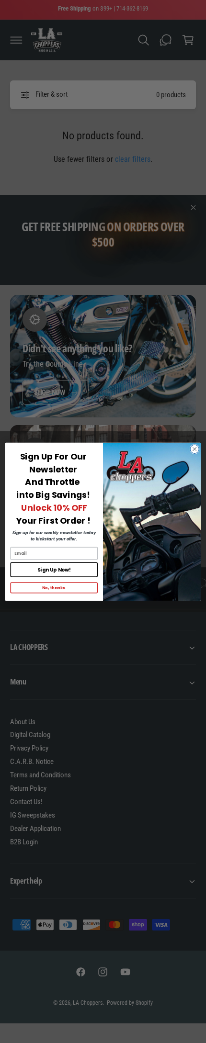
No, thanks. (54, 587)
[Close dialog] (194, 449)
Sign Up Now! (54, 569)
